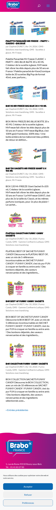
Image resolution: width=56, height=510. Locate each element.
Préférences (28, 503)
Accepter (28, 486)
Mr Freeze (17, 52)
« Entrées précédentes (17, 410)
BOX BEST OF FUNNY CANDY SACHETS (25, 301)
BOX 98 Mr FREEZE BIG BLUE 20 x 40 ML (26, 106)
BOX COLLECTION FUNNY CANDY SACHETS (27, 364)
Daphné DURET (16, 46)
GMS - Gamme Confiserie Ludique (28, 241)
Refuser (28, 494)
